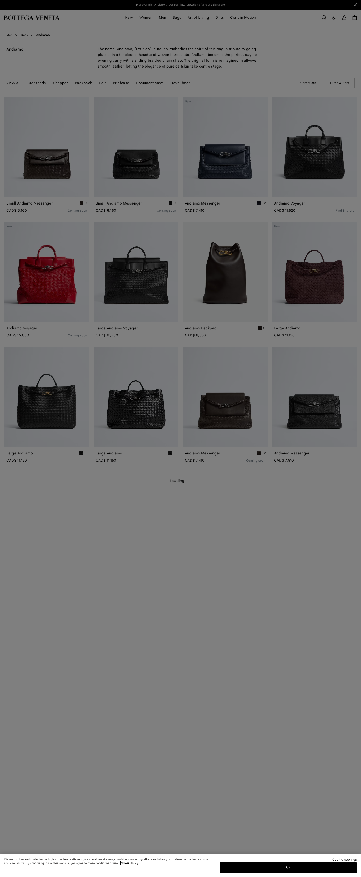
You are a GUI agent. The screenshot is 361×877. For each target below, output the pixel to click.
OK (288, 867)
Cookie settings (344, 860)
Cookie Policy (129, 863)
